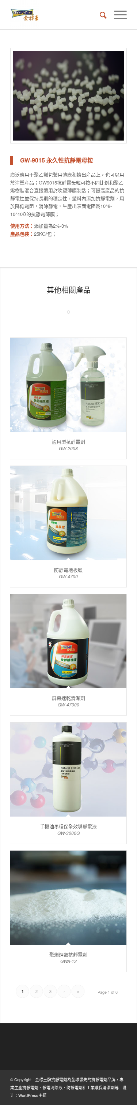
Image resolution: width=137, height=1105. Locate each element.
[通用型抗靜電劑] (68, 385)
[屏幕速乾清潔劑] (68, 641)
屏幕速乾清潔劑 (68, 697)
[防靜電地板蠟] (68, 513)
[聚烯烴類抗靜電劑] (68, 898)
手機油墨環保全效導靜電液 (68, 826)
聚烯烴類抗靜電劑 (68, 954)
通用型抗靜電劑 (68, 441)
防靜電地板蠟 (68, 569)
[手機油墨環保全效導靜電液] (68, 770)
